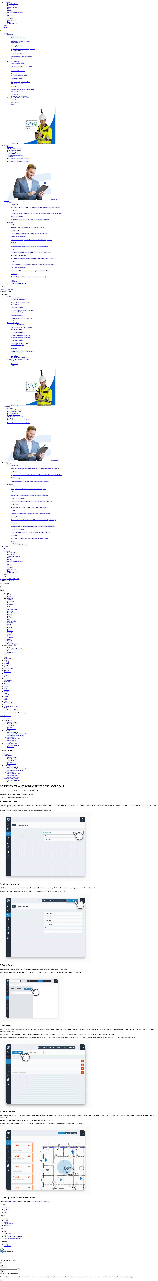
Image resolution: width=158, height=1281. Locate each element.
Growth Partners (12, 23)
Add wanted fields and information (17, 734)
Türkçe (9, 642)
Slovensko (10, 636)
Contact (9, 15)
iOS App (6, 1244)
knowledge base (10, 1201)
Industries (6, 201)
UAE (8, 650)
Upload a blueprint (12, 724)
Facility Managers (12, 152)
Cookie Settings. (128, 1277)
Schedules (22, 89)
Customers (7, 145)
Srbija (9, 634)
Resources (7, 2)
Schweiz (9, 632)
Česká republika (12, 609)
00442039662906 (14, 579)
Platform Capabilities (13, 61)
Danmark (10, 611)
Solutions (10, 34)
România (10, 631)
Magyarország (11, 621)
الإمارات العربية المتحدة (14, 652)
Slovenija (10, 637)
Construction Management (20, 40)
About (5, 13)
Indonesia (10, 603)
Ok (1, 1280)
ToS (5, 1231)
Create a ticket (11, 729)
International (7, 654)
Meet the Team (11, 20)
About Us (10, 18)
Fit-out (13, 280)
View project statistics (13, 745)
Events (9, 10)
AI (4, 286)
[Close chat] (5, 1266)
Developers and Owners (14, 150)
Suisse (9, 639)
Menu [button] (11, 289)
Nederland (10, 622)
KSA (8, 647)
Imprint (6, 1235)
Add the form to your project (15, 735)
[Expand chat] (1, 1266)
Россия (9, 627)
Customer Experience (13, 7)
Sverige (9, 640)
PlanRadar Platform (16, 36)
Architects (10, 156)
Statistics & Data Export (11, 743)
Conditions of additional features (13, 1236)
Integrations (14, 94)
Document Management (21, 73)
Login (5, 27)
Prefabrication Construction (19, 283)
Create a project (11, 722)
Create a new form (12, 732)
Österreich (10, 626)
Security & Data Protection (15, 12)
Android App (7, 1246)
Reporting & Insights (20, 81)
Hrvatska (10, 618)
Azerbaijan (10, 601)
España (9, 614)
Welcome (6, 719)
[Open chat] (1, 1271)
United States (11, 596)
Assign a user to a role (13, 742)
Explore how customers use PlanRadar (32, 179)
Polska (9, 629)
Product (6, 33)
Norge (9, 624)
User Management (9, 737)
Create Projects (8, 720)
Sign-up (2, 289)
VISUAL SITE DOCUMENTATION (18, 97)
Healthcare (14, 281)
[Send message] (18, 1269)
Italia (8, 619)
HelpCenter (10, 5)
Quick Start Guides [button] (5, 716)
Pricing (6, 285)
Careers (9, 17)
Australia (10, 599)
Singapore (10, 604)
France (9, 616)
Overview (10, 147)
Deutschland (11, 613)
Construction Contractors (14, 148)
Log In (7, 289)
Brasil (9, 595)
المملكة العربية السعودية (14, 649)
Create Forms (7, 730)
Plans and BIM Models (21, 65)
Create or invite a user (13, 738)
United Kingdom (12, 644)
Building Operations (23, 48)
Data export (10, 747)
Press (8, 22)
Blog (8, 9)
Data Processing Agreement (12, 1238)
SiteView (14, 121)
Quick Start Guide (12, 4)
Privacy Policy (8, 1233)
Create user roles (12, 740)
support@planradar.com (42, 1201)
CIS (8, 606)
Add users (10, 727)
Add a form (10, 725)
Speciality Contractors (13, 153)
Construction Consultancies (15, 155)
